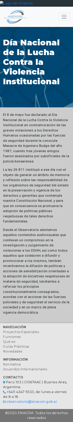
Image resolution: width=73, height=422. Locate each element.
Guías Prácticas (16, 346)
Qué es (9, 342)
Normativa (12, 364)
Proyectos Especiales (21, 332)
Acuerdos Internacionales (25, 369)
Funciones (12, 337)
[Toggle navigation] (64, 17)
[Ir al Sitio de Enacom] (16, 3)
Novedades (12, 351)
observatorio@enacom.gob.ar (32, 402)
